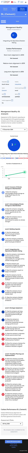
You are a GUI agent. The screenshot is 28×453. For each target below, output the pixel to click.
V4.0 (17, 21)
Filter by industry (5, 9)
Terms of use (13, 444)
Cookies (14, 447)
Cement (4, 90)
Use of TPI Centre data (13, 441)
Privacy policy (13, 445)
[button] (25, 2)
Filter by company (22, 9)
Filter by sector (14, 9)
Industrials (18, 84)
